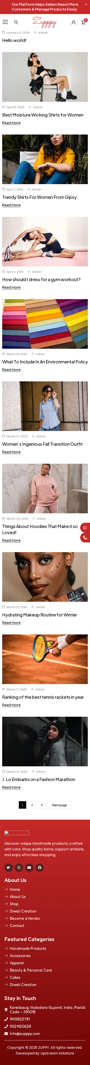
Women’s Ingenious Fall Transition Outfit (42, 444)
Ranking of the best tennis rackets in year (43, 697)
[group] (45, 741)
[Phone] (85, 537)
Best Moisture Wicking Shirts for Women (42, 114)
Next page (59, 805)
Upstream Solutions (57, 1053)
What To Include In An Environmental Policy (45, 361)
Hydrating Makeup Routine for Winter (39, 614)
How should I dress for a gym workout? (41, 279)
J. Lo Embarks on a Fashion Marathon (38, 779)
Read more (11, 122)
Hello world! (14, 40)
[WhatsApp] (85, 528)
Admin (43, 33)
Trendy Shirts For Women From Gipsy (39, 197)
